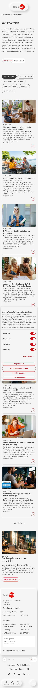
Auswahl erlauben (19, 378)
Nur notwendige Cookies (19, 368)
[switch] (31, 338)
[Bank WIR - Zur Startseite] (19, 7)
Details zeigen (27, 356)
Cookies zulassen (18, 373)
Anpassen (18, 364)
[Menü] (33, 683)
